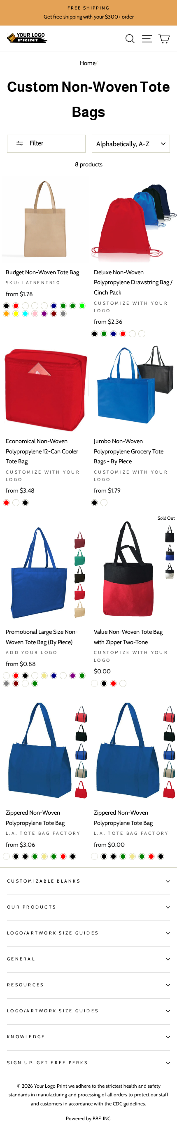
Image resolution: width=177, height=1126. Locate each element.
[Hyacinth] (25, 683)
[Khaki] (44, 676)
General (21, 959)
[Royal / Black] (104, 856)
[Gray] (6, 683)
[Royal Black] (25, 856)
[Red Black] (73, 856)
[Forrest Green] (82, 676)
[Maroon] (54, 314)
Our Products (31, 907)
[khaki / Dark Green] (142, 856)
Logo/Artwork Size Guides (53, 933)
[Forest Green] (104, 334)
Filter (35, 143)
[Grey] (63, 314)
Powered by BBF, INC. (89, 1118)
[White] (44, 306)
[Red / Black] (161, 856)
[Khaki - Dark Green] (54, 856)
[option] (88, 12)
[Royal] (25, 306)
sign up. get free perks (47, 1062)
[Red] (16, 306)
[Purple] (44, 314)
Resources (25, 985)
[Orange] (6, 314)
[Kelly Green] (73, 306)
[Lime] (82, 306)
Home (87, 63)
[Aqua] (25, 314)
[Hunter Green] (63, 306)
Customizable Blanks (44, 881)
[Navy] (54, 306)
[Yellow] (16, 314)
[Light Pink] (35, 314)
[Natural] (35, 306)
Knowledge (26, 1037)
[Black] (6, 306)
